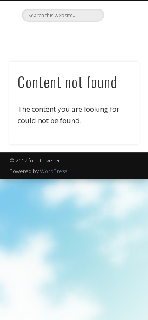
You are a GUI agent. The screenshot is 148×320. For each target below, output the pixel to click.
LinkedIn (81, 35)
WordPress (53, 171)
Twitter (64, 35)
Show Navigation (119, 73)
